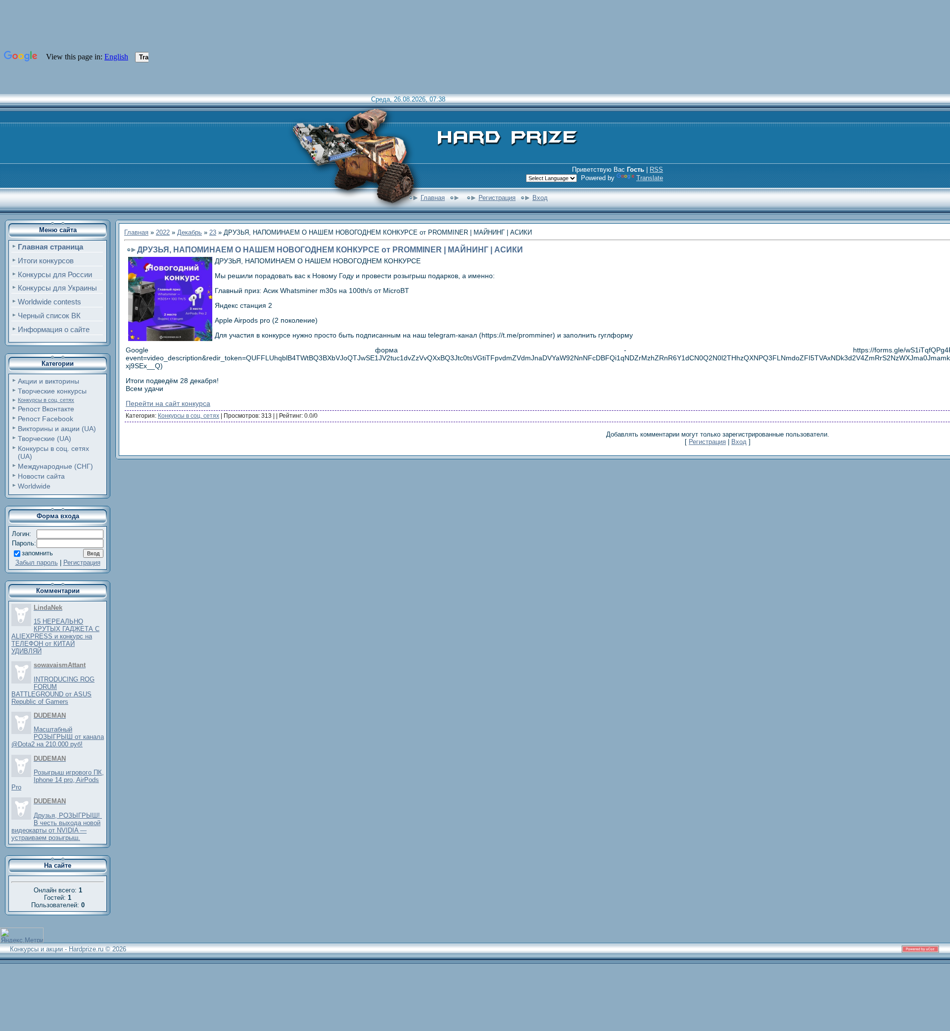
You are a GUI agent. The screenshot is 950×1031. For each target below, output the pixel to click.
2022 (163, 232)
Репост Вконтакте (46, 409)
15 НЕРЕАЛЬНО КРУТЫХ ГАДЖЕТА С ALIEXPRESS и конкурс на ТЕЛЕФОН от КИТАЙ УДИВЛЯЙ (55, 636)
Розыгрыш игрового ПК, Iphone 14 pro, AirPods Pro (57, 780)
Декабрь (189, 232)
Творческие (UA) (44, 438)
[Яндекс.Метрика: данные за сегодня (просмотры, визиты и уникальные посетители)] (22, 935)
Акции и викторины (48, 381)
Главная (433, 197)
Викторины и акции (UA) (57, 429)
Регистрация (497, 197)
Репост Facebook (45, 419)
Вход (540, 197)
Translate (649, 178)
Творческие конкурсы (52, 391)
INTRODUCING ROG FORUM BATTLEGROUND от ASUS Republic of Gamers (53, 690)
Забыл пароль (36, 562)
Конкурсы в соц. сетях (46, 400)
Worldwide (34, 486)
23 (212, 232)
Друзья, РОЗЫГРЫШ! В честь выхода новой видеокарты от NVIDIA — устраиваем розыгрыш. (56, 826)
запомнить (37, 553)
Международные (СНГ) (55, 466)
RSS (656, 169)
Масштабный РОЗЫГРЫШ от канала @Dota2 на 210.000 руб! (57, 737)
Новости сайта (41, 476)
